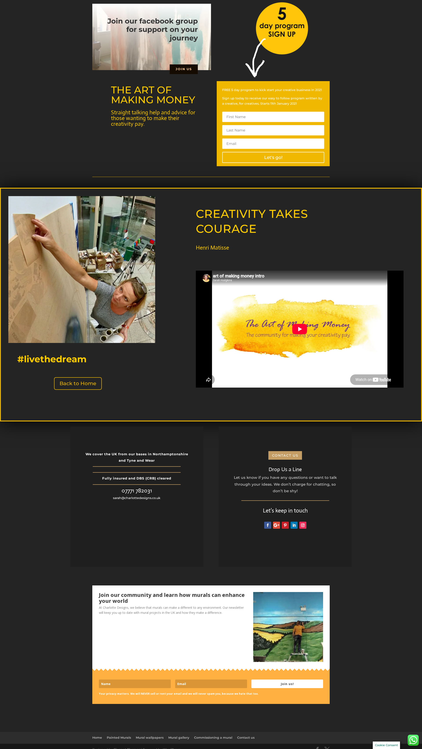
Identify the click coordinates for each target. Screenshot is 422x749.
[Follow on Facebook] (267, 525)
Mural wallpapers (150, 738)
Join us (184, 69)
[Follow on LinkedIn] (294, 525)
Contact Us (285, 455)
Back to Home (78, 383)
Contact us (246, 738)
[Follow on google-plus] (276, 525)
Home (97, 738)
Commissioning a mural (213, 738)
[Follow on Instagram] (302, 525)
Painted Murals (119, 738)
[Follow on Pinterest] (285, 525)
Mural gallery (178, 738)
